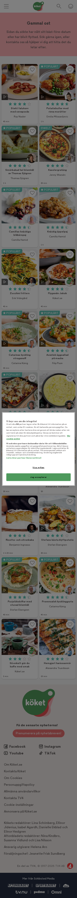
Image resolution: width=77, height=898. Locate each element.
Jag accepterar (38, 477)
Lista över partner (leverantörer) (23, 458)
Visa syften (38, 467)
